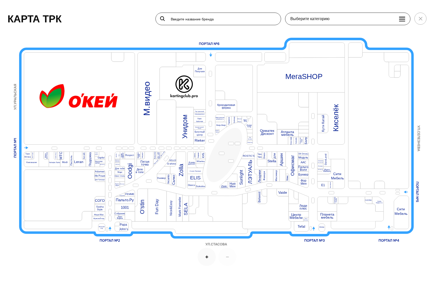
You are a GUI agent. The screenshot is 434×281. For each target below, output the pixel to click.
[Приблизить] (207, 257)
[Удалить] (227, 257)
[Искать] (162, 19)
